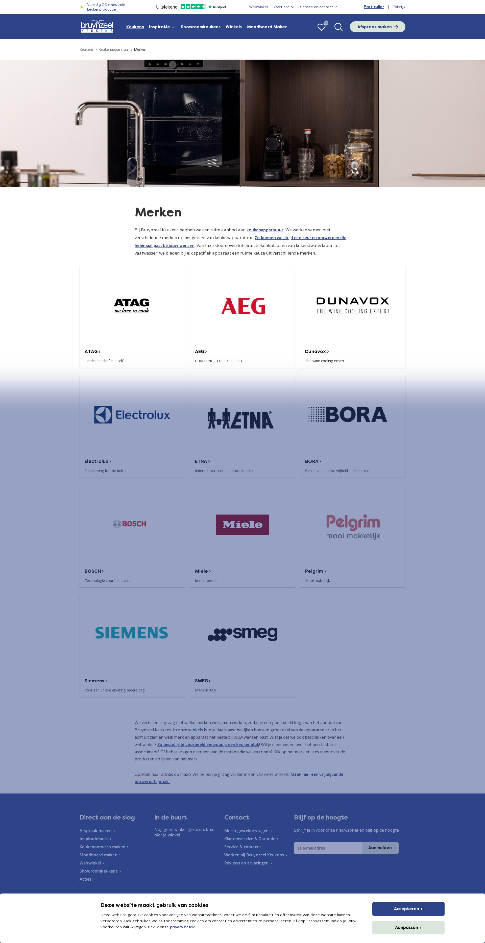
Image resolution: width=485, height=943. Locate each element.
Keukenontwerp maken (102, 847)
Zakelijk (399, 7)
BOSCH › (94, 571)
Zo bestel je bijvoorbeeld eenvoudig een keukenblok (208, 744)
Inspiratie (159, 27)
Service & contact (241, 847)
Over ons (281, 7)
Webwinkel (258, 7)
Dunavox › (317, 352)
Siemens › (96, 681)
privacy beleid (183, 927)
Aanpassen (406, 927)
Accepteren (406, 908)
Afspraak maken (374, 27)
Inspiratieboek (94, 838)
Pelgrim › (315, 571)
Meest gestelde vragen (246, 830)
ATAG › (93, 352)
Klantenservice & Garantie (250, 838)
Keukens (135, 27)
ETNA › (202, 461)
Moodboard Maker (267, 27)
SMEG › (203, 681)
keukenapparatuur (265, 230)
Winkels (234, 27)
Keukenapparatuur (114, 49)
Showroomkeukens (201, 27)
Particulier (374, 7)
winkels (195, 730)
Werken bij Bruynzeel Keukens (254, 855)
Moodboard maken (98, 855)
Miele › (203, 571)
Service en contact (316, 7)
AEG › (201, 352)
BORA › (313, 461)
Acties (85, 879)
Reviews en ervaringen (246, 863)
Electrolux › (98, 461)
